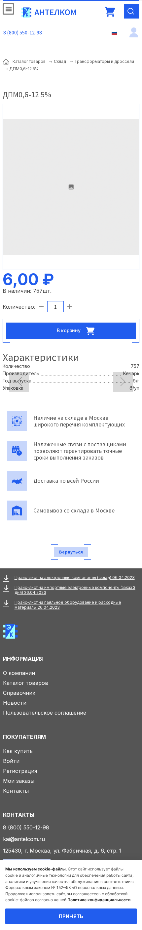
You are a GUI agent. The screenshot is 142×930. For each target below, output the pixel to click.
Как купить (18, 751)
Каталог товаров (25, 683)
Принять (71, 916)
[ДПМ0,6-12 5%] (71, 187)
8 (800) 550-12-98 (22, 32)
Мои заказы (18, 780)
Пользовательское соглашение (44, 712)
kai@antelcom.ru (24, 839)
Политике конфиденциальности (98, 899)
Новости (14, 702)
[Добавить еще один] (70, 307)
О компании (19, 673)
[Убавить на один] (41, 307)
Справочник (19, 692)
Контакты (16, 790)
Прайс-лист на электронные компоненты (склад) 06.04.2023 (75, 577)
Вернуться (71, 552)
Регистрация (20, 771)
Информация (23, 658)
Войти (11, 761)
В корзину (69, 330)
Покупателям (24, 736)
